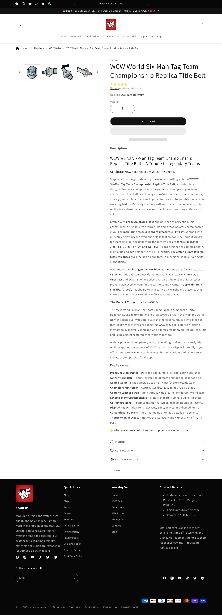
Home (23, 48)
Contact (68, 513)
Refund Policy (71, 531)
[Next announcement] (148, 4)
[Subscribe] (74, 578)
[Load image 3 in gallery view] (67, 72)
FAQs (66, 501)
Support (116, 525)
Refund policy (59, 607)
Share (117, 470)
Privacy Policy (71, 537)
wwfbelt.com (179, 430)
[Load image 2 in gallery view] (49, 72)
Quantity (114, 101)
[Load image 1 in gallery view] (32, 72)
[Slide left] (19, 72)
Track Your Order (73, 556)
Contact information (130, 607)
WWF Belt (27, 607)
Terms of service (92, 607)
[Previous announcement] (74, 4)
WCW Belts (55, 48)
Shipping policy (110, 607)
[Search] (19, 24)
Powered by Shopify (40, 607)
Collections (37, 48)
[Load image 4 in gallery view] (85, 72)
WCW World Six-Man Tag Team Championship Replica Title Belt (103, 48)
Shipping (114, 88)
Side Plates (118, 513)
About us (69, 519)
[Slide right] (97, 72)
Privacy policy (75, 607)
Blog (66, 495)
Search (67, 507)
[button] (119, 84)
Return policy (71, 525)
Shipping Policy (72, 543)
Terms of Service (73, 550)
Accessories (118, 519)
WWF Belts (117, 501)
